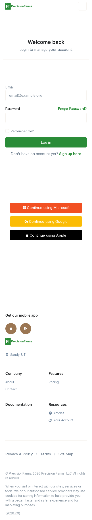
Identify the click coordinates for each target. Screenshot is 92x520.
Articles (58, 413)
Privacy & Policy (19, 454)
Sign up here (70, 153)
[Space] (18, 341)
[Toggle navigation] (82, 6)
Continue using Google (47, 221)
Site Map (65, 454)
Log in (46, 142)
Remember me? (22, 131)
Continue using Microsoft (47, 207)
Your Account (63, 420)
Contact (11, 389)
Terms (45, 454)
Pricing (54, 382)
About (9, 382)
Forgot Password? (72, 109)
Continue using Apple (47, 235)
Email (9, 87)
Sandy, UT (17, 354)
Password (12, 109)
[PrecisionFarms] (18, 6)
